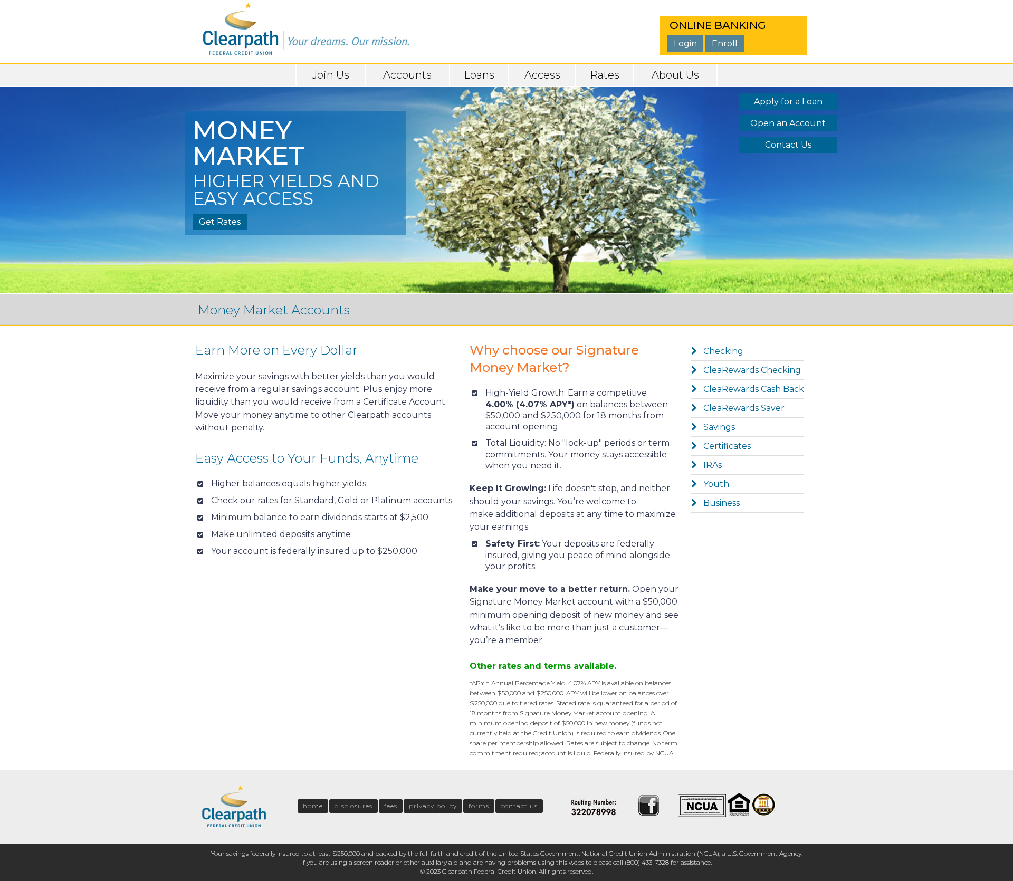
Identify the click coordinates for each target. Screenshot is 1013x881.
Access (542, 75)
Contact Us (788, 145)
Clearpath (306, 26)
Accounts (407, 75)
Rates (604, 75)
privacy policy (433, 806)
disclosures (353, 806)
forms (479, 806)
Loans (479, 75)
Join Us (330, 75)
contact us (519, 806)
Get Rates (220, 222)
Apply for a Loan (788, 102)
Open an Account (788, 123)
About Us (675, 75)
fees (390, 806)
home (313, 806)
